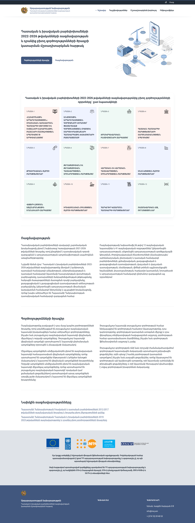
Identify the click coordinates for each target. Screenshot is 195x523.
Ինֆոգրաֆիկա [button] (167, 10)
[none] (165, 2)
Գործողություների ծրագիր (36, 60)
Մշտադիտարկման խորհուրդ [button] (144, 10)
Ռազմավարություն (64, 60)
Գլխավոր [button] (102, 10)
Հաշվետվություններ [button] (118, 10)
